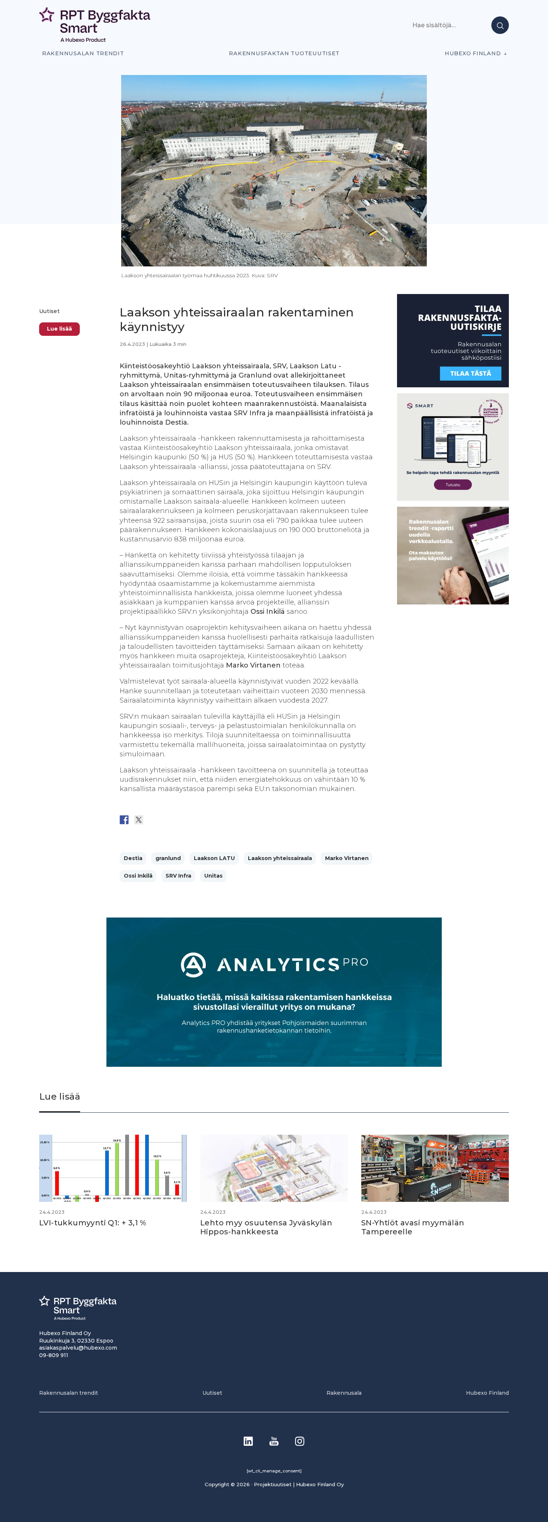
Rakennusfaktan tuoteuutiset (284, 53)
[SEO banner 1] (453, 498)
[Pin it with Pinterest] (167, 819)
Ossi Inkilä (138, 875)
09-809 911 (53, 1355)
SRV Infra (178, 875)
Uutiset (49, 311)
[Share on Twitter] (138, 819)
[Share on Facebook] (124, 819)
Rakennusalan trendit (83, 53)
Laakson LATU (214, 858)
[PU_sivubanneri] (453, 602)
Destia (133, 858)
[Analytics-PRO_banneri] (274, 1064)
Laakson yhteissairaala (280, 858)
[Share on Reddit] (153, 819)
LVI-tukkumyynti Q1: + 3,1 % (93, 1222)
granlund (168, 858)
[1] (453, 385)
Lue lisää (59, 329)
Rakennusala (344, 1393)
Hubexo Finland (473, 53)
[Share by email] (196, 819)
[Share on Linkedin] (182, 819)
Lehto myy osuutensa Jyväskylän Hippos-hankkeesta (266, 1227)
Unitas (213, 875)
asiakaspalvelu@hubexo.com (78, 1347)
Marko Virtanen (347, 858)
